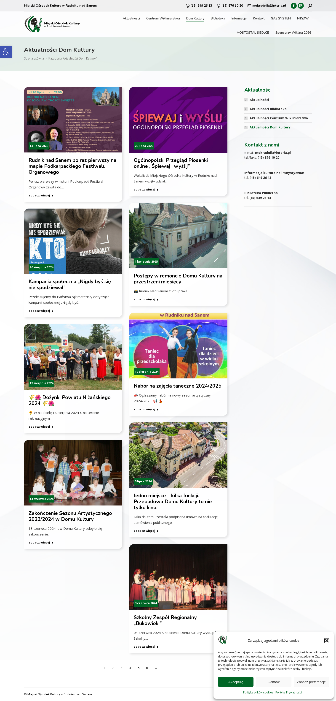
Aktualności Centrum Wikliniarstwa (279, 118)
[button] (6, 52)
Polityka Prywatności (288, 692)
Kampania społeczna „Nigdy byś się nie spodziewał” (70, 284)
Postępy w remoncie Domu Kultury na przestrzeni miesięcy (178, 278)
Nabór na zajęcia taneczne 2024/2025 (177, 386)
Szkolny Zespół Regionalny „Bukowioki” (165, 620)
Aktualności (259, 100)
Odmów (274, 682)
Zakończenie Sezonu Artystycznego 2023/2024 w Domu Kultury (70, 516)
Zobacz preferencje (311, 682)
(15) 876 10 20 (232, 5)
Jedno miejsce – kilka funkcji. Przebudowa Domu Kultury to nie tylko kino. (173, 501)
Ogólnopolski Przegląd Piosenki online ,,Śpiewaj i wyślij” (171, 163)
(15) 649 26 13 (201, 5)
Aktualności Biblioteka (268, 109)
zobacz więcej (39, 195)
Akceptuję (235, 682)
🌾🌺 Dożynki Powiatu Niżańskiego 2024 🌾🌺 (70, 400)
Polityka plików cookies (258, 692)
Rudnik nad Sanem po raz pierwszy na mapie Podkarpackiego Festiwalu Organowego (72, 166)
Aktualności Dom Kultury (270, 127)
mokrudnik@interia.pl (269, 5)
